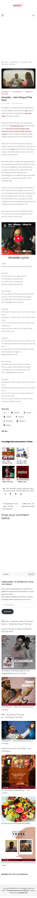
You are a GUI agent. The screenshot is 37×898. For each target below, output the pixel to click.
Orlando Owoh (7, 131)
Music (13, 491)
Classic (19, 489)
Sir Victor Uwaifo (18, 131)
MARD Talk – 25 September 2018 (27, 505)
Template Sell (22, 893)
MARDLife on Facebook (15, 874)
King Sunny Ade (12, 128)
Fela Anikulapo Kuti (17, 126)
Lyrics (9, 491)
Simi (26, 111)
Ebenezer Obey (23, 128)
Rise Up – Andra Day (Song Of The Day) (16, 624)
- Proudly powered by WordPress (17, 891)
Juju (4, 491)
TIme (32, 491)
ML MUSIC (5, 92)
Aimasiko (13, 489)
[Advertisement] (18, 39)
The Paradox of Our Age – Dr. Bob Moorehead (10, 506)
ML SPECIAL (17, 92)
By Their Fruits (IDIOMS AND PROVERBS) (16, 823)
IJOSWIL (7, 103)
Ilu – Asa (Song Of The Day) (12, 717)
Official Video (21, 491)
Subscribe (7, 611)
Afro (7, 489)
